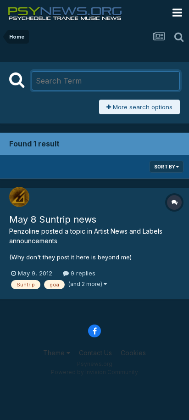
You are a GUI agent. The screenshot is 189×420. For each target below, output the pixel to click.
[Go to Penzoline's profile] (19, 197)
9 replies (82, 273)
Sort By (165, 166)
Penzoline (24, 231)
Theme (55, 353)
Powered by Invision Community (94, 372)
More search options (141, 107)
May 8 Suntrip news (52, 219)
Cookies (133, 353)
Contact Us (95, 353)
